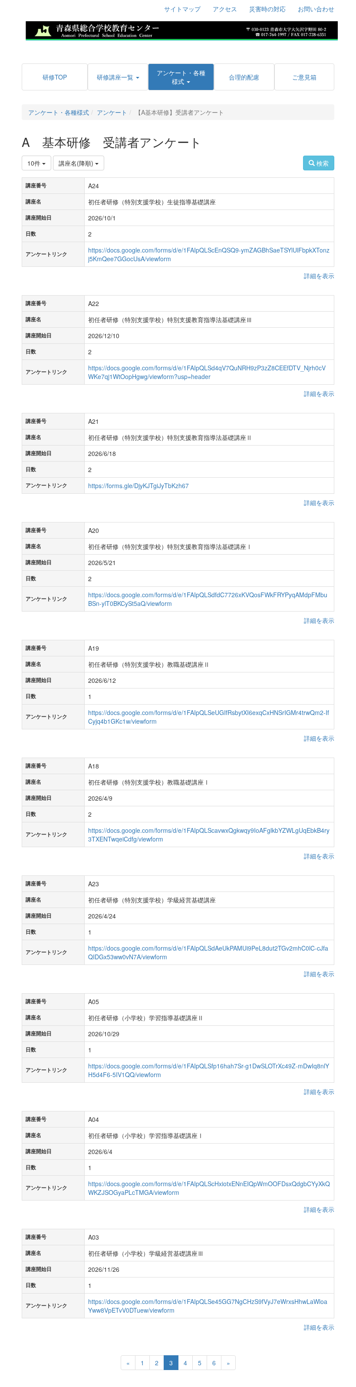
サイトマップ (182, 8)
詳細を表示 (319, 275)
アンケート (112, 112)
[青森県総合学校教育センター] (181, 29)
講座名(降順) (77, 163)
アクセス (225, 8)
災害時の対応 (267, 8)
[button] (117, 77)
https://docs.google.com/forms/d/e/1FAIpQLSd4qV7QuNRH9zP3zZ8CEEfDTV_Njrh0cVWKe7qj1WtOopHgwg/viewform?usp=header (207, 372)
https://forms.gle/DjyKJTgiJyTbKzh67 (138, 485)
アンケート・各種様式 (58, 112)
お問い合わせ (316, 8)
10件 (34, 163)
